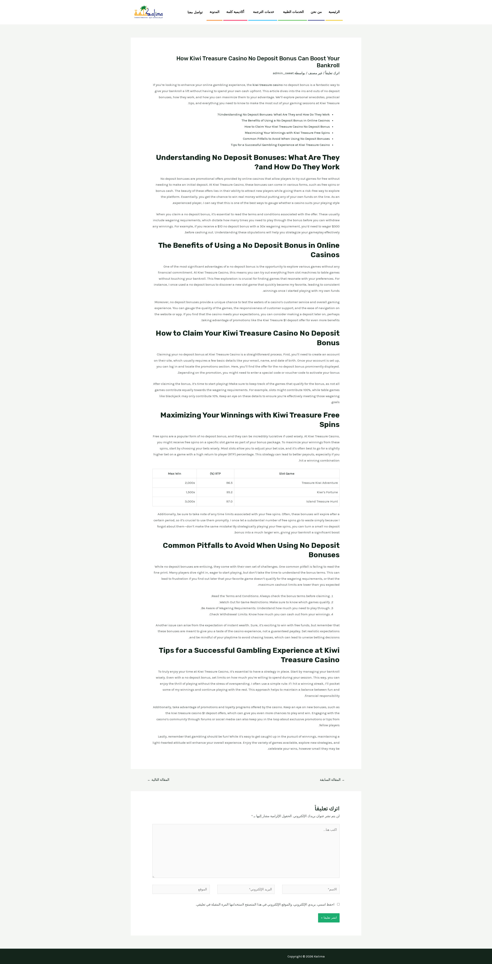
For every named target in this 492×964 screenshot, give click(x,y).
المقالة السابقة (332, 780)
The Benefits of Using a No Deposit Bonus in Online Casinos (286, 120)
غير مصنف (315, 73)
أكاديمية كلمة (235, 12)
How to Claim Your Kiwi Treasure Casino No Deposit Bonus (287, 126)
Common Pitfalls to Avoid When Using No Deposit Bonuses (286, 139)
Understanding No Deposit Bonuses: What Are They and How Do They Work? (273, 114)
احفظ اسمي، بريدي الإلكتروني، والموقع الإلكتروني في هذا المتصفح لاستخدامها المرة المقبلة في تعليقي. (265, 904)
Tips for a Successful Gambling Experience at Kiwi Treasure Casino (280, 145)
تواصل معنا (195, 12)
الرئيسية (334, 12)
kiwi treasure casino (268, 85)
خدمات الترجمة (263, 12)
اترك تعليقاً (332, 73)
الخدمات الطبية (293, 12)
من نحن (316, 12)
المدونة (214, 12)
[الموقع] (181, 890)
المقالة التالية (158, 780)
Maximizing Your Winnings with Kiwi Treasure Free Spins (287, 133)
